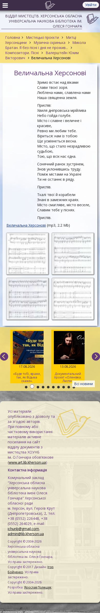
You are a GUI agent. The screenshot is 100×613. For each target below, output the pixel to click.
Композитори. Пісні (22, 52)
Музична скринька (49, 42)
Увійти (90, 4)
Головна (12, 37)
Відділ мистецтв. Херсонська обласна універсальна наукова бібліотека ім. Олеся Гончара (43, 21)
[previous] (4, 356)
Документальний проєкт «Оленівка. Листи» (68, 373)
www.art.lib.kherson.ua (27, 462)
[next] (96, 356)
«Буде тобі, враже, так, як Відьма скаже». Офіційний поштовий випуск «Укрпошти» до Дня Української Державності (27, 373)
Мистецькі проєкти (42, 37)
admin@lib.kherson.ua (26, 533)
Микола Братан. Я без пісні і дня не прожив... (45, 45)
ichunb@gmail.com (23, 528)
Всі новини (83, 383)
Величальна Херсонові (26, 225)
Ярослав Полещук (37, 587)
